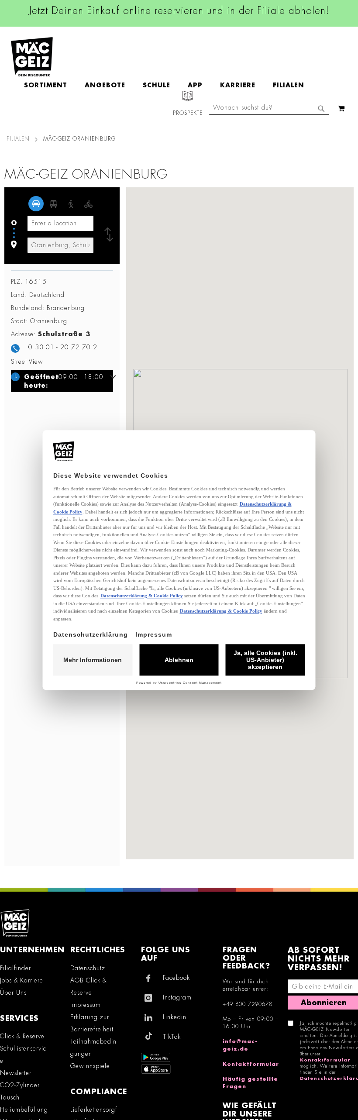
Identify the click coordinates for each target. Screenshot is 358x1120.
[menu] (168, 85)
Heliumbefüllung (24, 1109)
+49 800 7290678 (247, 1004)
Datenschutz (87, 968)
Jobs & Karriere (21, 980)
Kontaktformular (251, 1064)
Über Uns (13, 992)
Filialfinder (15, 968)
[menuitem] (50, 85)
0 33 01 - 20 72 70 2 (62, 347)
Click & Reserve (22, 1036)
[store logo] (32, 57)
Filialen (18, 138)
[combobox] (269, 108)
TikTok (172, 1037)
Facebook (176, 978)
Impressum (85, 1005)
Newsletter (15, 1073)
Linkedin (174, 1017)
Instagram (177, 997)
